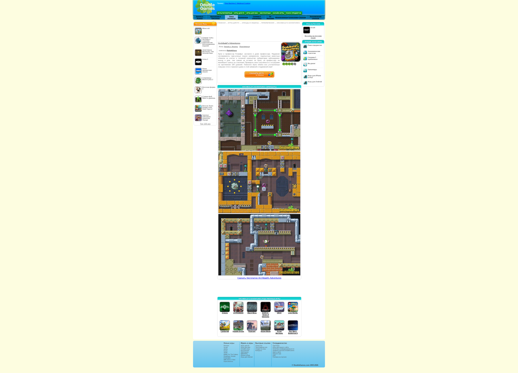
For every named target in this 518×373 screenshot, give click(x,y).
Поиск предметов (293, 13)
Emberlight (227, 358)
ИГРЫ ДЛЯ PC (233, 23)
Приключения (244, 47)
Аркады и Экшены (231, 47)
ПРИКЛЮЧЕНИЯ (267, 23)
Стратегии (302, 17)
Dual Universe (228, 361)
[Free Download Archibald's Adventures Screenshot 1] (259, 120)
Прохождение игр (261, 347)
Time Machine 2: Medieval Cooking (237, 3)
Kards (226, 351)
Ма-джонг (311, 63)
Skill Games (245, 352)
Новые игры (229, 343)
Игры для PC (239, 13)
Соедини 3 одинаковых (313, 58)
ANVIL (226, 349)
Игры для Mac (252, 13)
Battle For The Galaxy (231, 354)
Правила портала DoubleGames (283, 350)
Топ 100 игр (205, 124)
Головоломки (293, 17)
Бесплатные (265, 13)
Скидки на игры (260, 349)
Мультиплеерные (225, 13)
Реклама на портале (280, 357)
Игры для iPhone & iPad (314, 76)
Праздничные (243, 17)
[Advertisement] (259, 33)
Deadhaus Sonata (229, 356)
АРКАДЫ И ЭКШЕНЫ (250, 23)
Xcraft (226, 347)
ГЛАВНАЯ (221, 23)
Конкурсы (258, 350)
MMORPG (244, 354)
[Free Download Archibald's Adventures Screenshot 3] (259, 245)
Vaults (226, 352)
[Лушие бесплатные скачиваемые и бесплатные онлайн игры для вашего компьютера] (205, 7)
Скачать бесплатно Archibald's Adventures (259, 278)
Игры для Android (315, 82)
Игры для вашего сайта (281, 347)
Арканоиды (312, 70)
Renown (226, 345)
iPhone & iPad (245, 355)
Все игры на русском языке (313, 37)
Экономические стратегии (314, 52)
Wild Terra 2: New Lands (229, 360)
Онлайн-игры (278, 13)
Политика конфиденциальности (283, 349)
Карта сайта (277, 352)
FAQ (274, 355)
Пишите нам (277, 354)
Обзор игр (258, 345)
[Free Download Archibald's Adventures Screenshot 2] (259, 182)
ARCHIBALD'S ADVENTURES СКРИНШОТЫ (259, 87)
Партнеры (276, 345)
